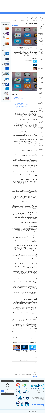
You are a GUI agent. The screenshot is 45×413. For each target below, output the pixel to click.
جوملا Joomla (41, 118)
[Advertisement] (22, 6)
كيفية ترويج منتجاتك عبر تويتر (28, 60)
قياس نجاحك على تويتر (17, 107)
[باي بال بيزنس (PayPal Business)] (7, 49)
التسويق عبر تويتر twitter (15, 25)
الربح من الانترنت (26, 14)
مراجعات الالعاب (41, 146)
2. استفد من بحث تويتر (20, 103)
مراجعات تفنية (41, 150)
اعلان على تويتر (29, 328)
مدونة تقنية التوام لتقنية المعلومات (34, 18)
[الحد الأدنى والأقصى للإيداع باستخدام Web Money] (7, 53)
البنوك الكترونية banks (40, 35)
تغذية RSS (11, 393)
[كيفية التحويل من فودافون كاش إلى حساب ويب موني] (7, 79)
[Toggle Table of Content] (12, 96)
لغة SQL (42, 135)
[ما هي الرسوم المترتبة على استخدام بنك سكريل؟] (7, 93)
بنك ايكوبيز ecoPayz (41, 92)
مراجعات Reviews (41, 145)
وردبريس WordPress (40, 156)
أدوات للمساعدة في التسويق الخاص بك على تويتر (21, 106)
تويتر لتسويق (15, 328)
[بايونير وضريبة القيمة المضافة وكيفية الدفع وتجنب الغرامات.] (7, 37)
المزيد (7, 14)
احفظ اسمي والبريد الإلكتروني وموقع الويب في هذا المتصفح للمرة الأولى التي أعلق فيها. (25, 374)
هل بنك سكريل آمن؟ (4, 33)
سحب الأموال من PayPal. (3, 64)
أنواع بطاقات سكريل (4, 98)
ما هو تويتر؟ (16, 97)
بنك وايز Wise (41, 104)
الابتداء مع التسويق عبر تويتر (18, 99)
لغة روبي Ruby (41, 140)
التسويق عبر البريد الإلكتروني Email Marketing (41, 43)
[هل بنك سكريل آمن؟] (7, 33)
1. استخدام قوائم (19, 102)
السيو (42, 83)
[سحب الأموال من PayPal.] (7, 64)
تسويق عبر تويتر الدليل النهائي (28, 67)
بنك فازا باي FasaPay (40, 103)
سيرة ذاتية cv (41, 121)
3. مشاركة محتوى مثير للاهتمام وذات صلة (22, 104)
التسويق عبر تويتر (25, 328)
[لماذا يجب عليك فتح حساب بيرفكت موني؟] (7, 43)
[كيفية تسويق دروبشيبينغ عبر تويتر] (35, 65)
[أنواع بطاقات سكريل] (7, 98)
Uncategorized (41, 28)
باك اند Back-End (41, 88)
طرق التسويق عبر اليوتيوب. (15, 337)
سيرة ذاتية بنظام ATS (40, 123)
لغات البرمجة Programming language (15, 14)
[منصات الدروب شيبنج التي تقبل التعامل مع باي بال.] (7, 68)
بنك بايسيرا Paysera (41, 94)
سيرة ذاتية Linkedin (41, 122)
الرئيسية (42, 14)
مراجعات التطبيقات (41, 149)
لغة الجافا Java (41, 139)
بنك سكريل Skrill (41, 102)
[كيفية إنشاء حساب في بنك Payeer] (7, 59)
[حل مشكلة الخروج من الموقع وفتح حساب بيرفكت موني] (7, 28)
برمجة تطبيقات (41, 89)
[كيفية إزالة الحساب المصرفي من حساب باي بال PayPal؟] (7, 73)
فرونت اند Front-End (40, 127)
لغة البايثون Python (41, 136)
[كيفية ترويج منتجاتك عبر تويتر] (35, 61)
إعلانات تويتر (33, 328)
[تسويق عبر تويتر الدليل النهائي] (35, 68)
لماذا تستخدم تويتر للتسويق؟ (18, 98)
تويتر (17, 328)
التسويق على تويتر (21, 328)
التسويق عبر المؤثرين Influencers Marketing (40, 52)
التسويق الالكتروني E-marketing (35, 14)
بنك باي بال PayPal (41, 93)
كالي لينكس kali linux (40, 128)
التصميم (42, 79)
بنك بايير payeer (41, 97)
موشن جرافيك (41, 155)
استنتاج (15, 108)
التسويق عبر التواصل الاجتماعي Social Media (40, 47)
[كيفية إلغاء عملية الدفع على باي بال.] (7, 84)
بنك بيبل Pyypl (41, 98)
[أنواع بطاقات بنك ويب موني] (7, 88)
